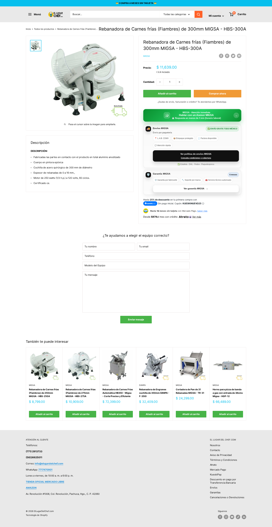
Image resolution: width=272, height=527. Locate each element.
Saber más (202, 210)
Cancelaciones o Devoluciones (227, 497)
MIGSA (146, 56)
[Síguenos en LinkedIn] (244, 517)
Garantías (215, 492)
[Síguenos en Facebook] (220, 517)
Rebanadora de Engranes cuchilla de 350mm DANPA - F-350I (154, 392)
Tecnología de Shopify (37, 515)
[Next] (246, 384)
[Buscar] (198, 14)
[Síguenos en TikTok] (238, 517)
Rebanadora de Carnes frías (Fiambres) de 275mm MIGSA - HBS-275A (81, 392)
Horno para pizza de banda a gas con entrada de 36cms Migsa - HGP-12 (228, 392)
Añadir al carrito (167, 93)
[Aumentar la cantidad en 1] (179, 82)
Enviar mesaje (136, 319)
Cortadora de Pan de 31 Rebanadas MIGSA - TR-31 (190, 391)
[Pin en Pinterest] (227, 56)
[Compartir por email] (239, 56)
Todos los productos (44, 29)
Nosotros (215, 445)
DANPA (142, 385)
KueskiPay (215, 474)
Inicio (28, 29)
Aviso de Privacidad (221, 455)
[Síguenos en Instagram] (226, 517)
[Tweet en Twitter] (233, 56)
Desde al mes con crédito (172, 216)
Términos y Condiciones (223, 459)
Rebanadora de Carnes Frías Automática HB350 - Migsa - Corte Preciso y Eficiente (117, 392)
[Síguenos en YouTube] (232, 517)
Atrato (213, 464)
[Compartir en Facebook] (221, 56)
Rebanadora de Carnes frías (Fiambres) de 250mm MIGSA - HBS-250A (44, 392)
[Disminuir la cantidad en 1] (160, 82)
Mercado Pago (218, 469)
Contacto (215, 450)
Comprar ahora (217, 93)
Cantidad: (149, 81)
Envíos (213, 487)
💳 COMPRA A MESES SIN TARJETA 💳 (136, 3)
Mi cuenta (215, 15)
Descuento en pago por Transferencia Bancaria (223, 481)
